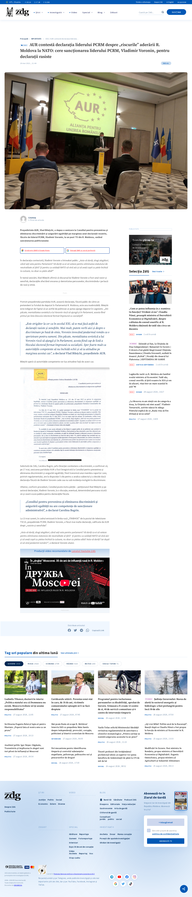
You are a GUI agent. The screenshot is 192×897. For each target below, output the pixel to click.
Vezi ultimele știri (69, 653)
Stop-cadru (74, 857)
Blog (100, 12)
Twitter (123, 884)
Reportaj (83, 853)
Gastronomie (106, 808)
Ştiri (38, 12)
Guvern (14, 664)
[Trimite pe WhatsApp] (87, 630)
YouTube (119, 877)
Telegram (112, 877)
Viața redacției (129, 804)
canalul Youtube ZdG (84, 551)
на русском (182, 2)
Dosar (139, 334)
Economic (43, 804)
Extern (53, 804)
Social (54, 763)
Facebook (127, 877)
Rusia (33, 664)
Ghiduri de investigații (110, 842)
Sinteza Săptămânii (145, 365)
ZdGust (114, 12)
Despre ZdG (158, 2)
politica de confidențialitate (165, 834)
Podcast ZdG (130, 799)
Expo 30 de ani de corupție (81, 846)
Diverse (61, 804)
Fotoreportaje (85, 838)
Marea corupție (125, 834)
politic (111, 819)
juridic (103, 819)
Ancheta (104, 834)
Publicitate (10, 811)
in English (170, 2)
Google (115, 884)
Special (86, 12)
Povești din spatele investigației (115, 838)
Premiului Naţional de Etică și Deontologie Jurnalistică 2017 (74, 874)
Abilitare (73, 834)
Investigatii (56, 12)
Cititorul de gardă (108, 812)
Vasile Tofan (111, 664)
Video (74, 12)
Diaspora (104, 804)
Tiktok (130, 884)
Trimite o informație (143, 2)
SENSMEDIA (18, 885)
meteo (90, 664)
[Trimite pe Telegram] (81, 630)
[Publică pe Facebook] (69, 630)
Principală (24, 39)
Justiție (42, 799)
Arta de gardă (120, 808)
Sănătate (118, 799)
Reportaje (84, 834)
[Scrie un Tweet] (75, 630)
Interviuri (56, 739)
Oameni (72, 838)
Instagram (134, 877)
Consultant (105, 816)
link (135, 258)
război (72, 664)
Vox (91, 853)
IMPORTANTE (36, 39)
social (119, 819)
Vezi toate (157, 271)
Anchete (73, 853)
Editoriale (115, 804)
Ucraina (52, 664)
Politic (132, 419)
